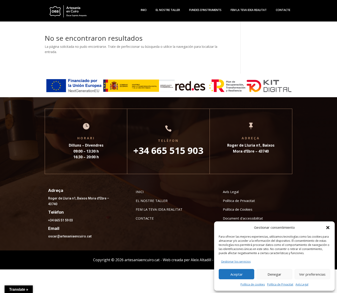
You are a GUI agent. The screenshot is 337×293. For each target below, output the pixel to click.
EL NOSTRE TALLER (152, 200)
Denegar (274, 274)
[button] (328, 227)
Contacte (283, 10)
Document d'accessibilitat (243, 218)
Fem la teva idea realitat (249, 10)
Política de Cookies (237, 209)
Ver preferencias (312, 274)
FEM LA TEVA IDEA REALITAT (159, 209)
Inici (143, 10)
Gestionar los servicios (236, 261)
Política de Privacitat (280, 284)
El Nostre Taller (168, 10)
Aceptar (236, 274)
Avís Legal (302, 284)
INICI (140, 191)
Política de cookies (252, 284)
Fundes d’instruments (205, 10)
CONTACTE (145, 218)
